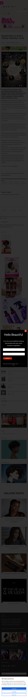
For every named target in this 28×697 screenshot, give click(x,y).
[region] (14, 687)
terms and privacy (21, 363)
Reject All (14, 695)
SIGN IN (8, 358)
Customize (14, 691)
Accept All (14, 688)
